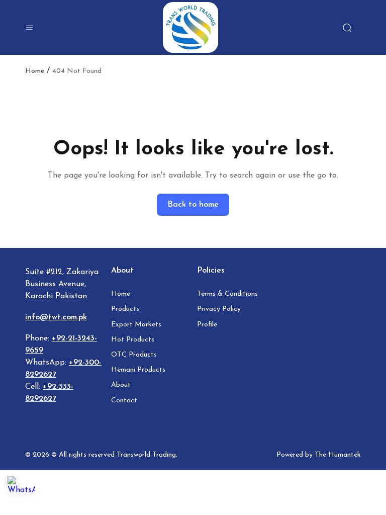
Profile (207, 324)
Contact (124, 400)
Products (125, 309)
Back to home (193, 205)
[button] (29, 28)
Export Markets (136, 324)
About (121, 385)
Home (34, 71)
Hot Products (132, 340)
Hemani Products (138, 370)
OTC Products (134, 355)
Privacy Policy (219, 309)
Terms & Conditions (227, 294)
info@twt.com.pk (56, 317)
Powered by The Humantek (318, 455)
